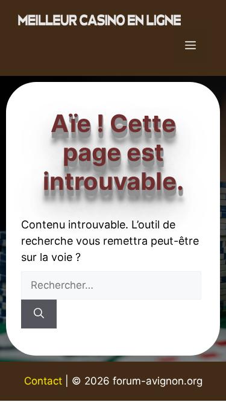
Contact (43, 381)
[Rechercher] (39, 314)
